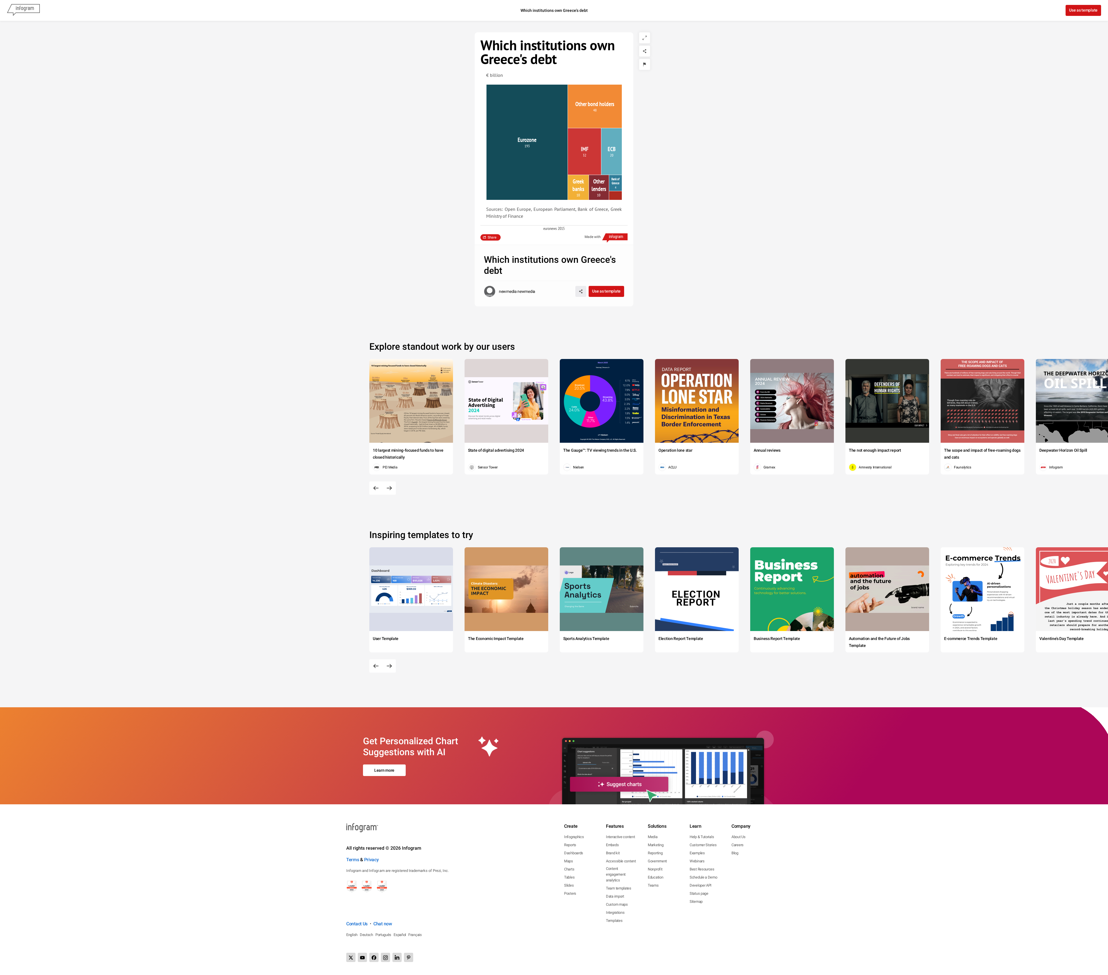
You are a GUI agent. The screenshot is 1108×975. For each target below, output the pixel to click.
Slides (569, 885)
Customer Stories (703, 845)
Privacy (371, 859)
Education (655, 877)
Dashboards (573, 853)
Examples (697, 853)
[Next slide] (389, 488)
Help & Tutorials (702, 837)
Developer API (701, 885)
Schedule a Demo (703, 877)
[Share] (644, 51)
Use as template (1083, 10)
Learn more (384, 770)
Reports (570, 845)
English (352, 935)
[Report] (644, 64)
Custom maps (617, 904)
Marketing (655, 845)
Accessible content (621, 861)
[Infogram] (23, 10)
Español (400, 935)
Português (383, 935)
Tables (569, 877)
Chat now (382, 923)
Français (415, 935)
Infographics (574, 837)
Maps (568, 861)
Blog (734, 853)
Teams (653, 885)
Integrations (615, 912)
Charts (569, 869)
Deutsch (366, 935)
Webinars (697, 861)
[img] (527, 142)
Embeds (612, 845)
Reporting (655, 853)
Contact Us (357, 923)
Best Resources (702, 869)
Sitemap (696, 901)
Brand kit (612, 853)
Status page (699, 893)
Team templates (618, 888)
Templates (614, 920)
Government (657, 861)
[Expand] (644, 37)
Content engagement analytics (616, 874)
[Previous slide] (375, 488)
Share (492, 237)
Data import (615, 896)
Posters (570, 893)
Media (653, 837)
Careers (737, 845)
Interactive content (620, 837)
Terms (352, 859)
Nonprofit (655, 869)
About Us (738, 837)
